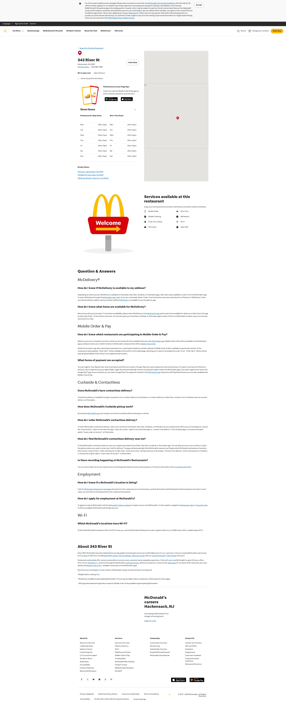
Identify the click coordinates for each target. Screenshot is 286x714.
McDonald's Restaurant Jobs (95, 489)
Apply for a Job (150, 621)
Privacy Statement (130, 13)
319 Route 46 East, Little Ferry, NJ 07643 (93, 178)
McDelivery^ (93, 563)
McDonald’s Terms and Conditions (161, 3)
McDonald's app (109, 298)
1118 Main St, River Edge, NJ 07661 (90, 175)
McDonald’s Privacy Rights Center (121, 18)
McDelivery (124, 300)
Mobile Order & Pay (148, 344)
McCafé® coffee (111, 556)
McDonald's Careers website (120, 505)
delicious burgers (138, 556)
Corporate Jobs (201, 505)
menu (85, 556)
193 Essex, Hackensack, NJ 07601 (90, 172)
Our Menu (17, 31)
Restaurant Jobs (186, 505)
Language (6, 24)
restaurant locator (132, 563)
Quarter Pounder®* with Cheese (164, 556)
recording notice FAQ (183, 467)
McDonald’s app (93, 414)
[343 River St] (177, 118)
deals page (171, 563)
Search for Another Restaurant (91, 48)
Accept (199, 5)
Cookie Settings (139, 699)
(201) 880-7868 (97, 67)
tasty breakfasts (125, 556)
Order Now (277, 31)
